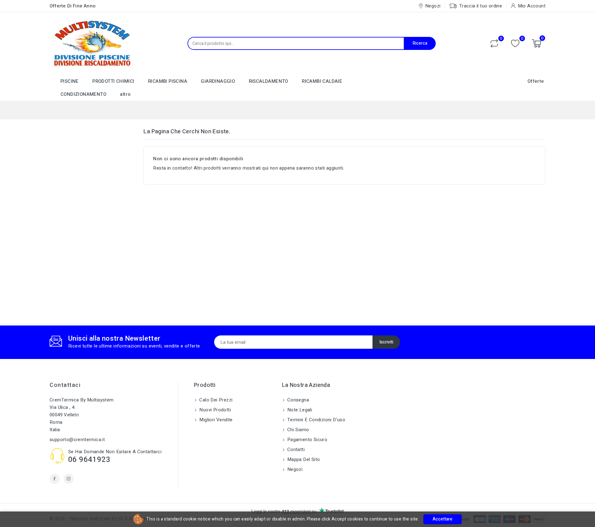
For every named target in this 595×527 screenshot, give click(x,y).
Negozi (294, 469)
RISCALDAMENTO (268, 81)
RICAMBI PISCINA (167, 81)
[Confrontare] (494, 43)
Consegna (297, 399)
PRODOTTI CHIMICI (113, 81)
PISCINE (69, 81)
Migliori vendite (215, 419)
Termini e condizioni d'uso (316, 419)
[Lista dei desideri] (515, 43)
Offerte (535, 81)
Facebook (55, 479)
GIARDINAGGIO (218, 81)
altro (125, 94)
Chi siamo (297, 429)
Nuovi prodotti (214, 409)
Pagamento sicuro (307, 439)
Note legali (299, 409)
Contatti (295, 449)
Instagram (69, 479)
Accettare (442, 519)
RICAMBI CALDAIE (322, 81)
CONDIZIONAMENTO (83, 94)
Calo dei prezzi (215, 399)
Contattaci (65, 385)
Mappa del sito (303, 459)
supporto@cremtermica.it (77, 439)
